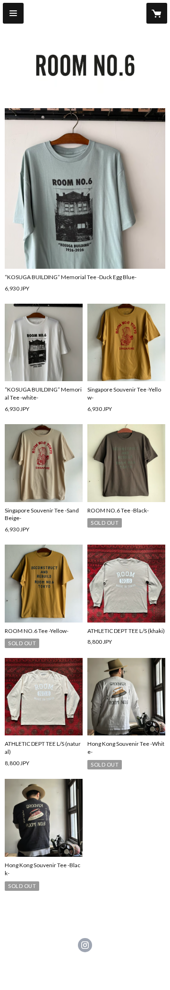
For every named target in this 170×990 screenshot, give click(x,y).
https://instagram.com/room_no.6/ (85, 945)
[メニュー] (13, 13)
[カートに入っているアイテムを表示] (156, 13)
